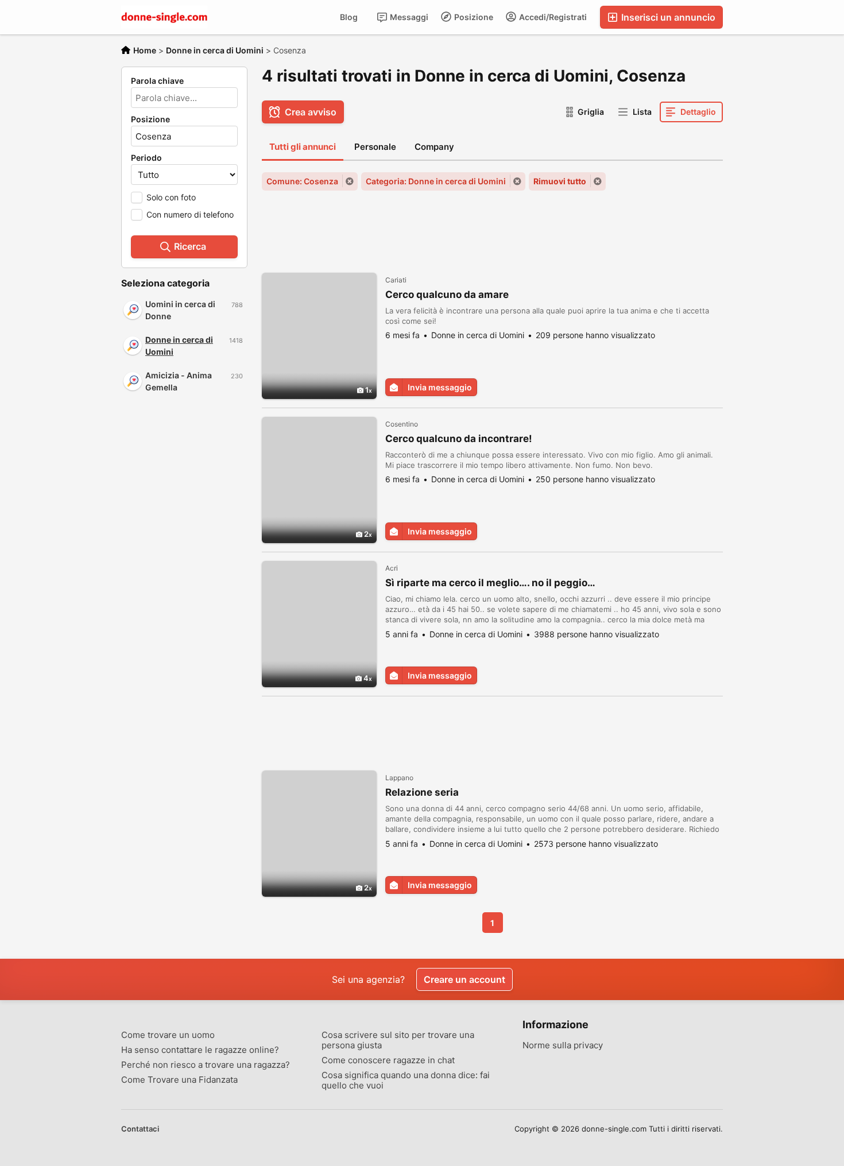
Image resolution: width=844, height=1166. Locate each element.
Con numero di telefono (190, 214)
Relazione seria (422, 792)
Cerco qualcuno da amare (447, 294)
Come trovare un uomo (168, 1035)
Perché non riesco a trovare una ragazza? (205, 1065)
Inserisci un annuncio (667, 17)
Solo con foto (171, 197)
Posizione (472, 17)
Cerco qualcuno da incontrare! (458, 438)
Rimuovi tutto (559, 181)
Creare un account (464, 979)
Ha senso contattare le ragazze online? (200, 1050)
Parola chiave (157, 81)
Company (434, 146)
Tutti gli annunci (302, 146)
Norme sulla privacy (562, 1045)
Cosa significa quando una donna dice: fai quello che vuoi (406, 1080)
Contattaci (140, 1128)
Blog (349, 17)
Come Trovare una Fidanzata (179, 1080)
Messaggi (408, 17)
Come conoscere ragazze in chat (388, 1060)
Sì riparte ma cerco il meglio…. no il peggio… (490, 582)
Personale (375, 146)
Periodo (146, 157)
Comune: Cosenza (302, 181)
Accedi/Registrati (552, 17)
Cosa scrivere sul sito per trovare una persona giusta (398, 1040)
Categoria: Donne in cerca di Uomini (436, 181)
